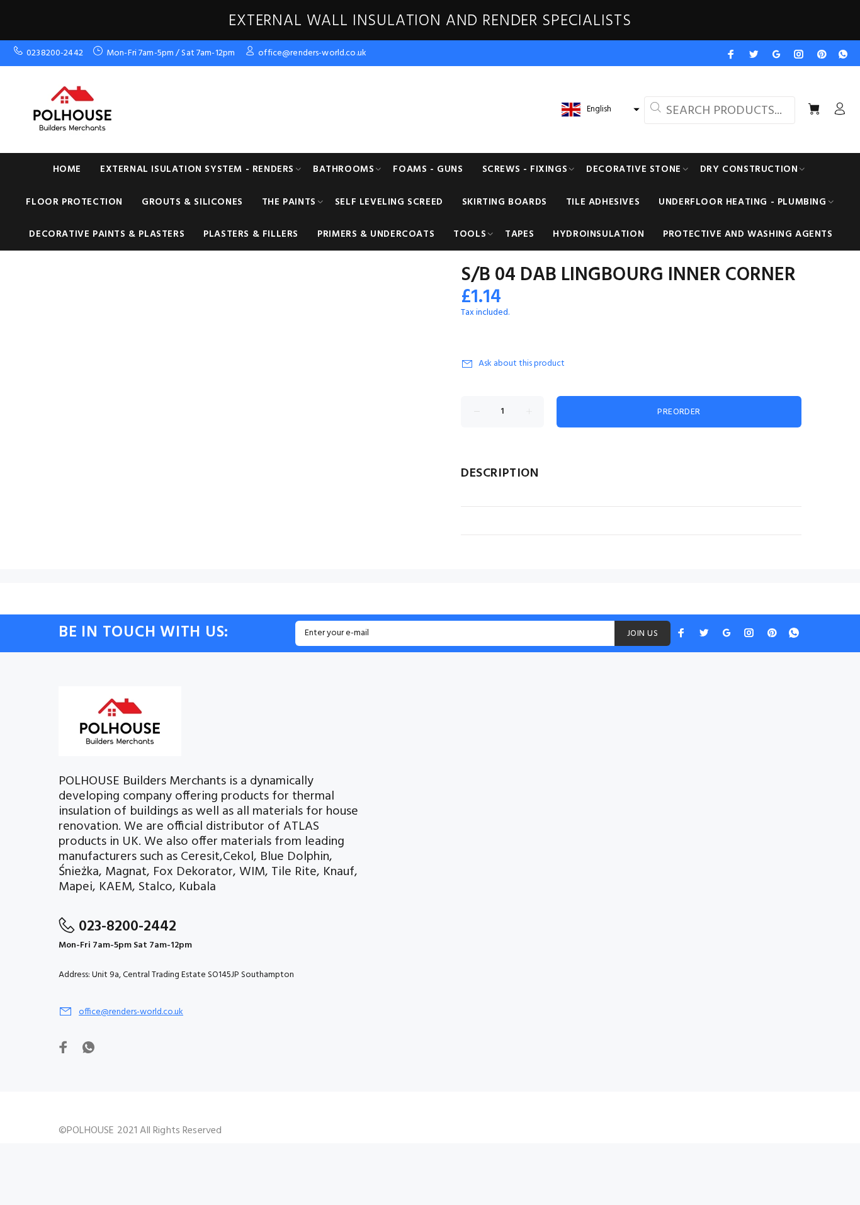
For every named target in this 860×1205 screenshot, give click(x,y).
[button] (599, 109)
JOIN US (642, 633)
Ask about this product (521, 363)
